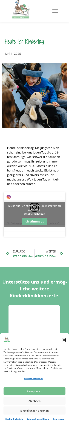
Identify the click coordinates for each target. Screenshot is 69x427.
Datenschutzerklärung (38, 418)
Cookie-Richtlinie (14, 418)
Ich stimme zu (34, 221)
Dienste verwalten (33, 378)
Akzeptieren (34, 391)
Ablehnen (34, 401)
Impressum (59, 418)
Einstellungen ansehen (34, 410)
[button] (63, 340)
